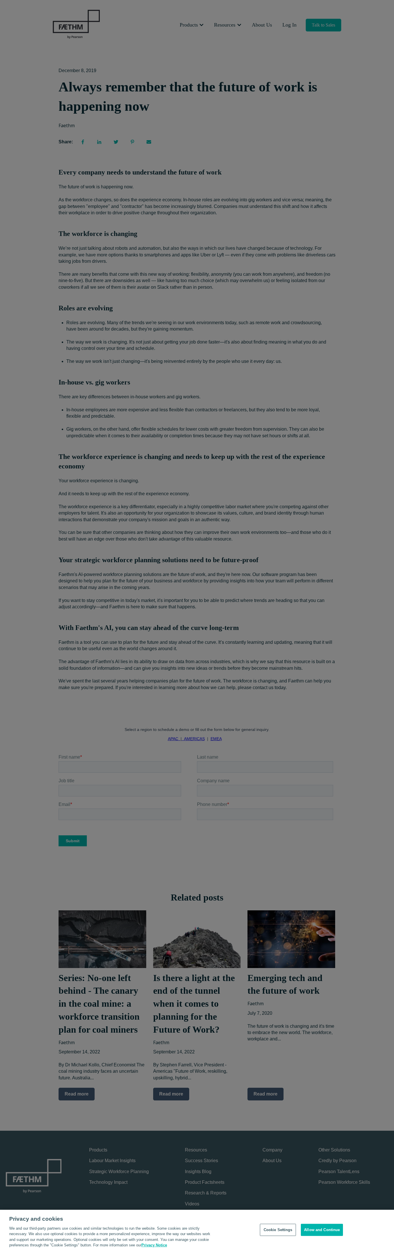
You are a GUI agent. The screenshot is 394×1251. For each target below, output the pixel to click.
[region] (197, 1230)
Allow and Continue (322, 1230)
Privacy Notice (154, 1245)
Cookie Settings (278, 1230)
